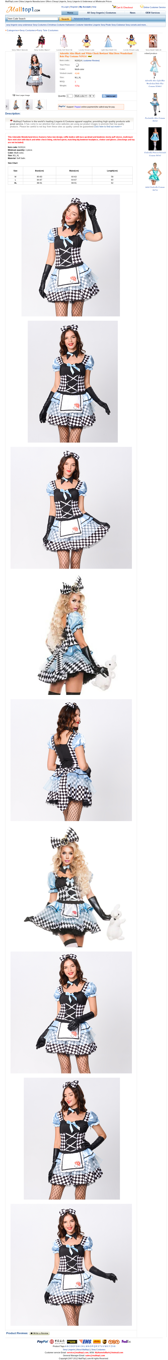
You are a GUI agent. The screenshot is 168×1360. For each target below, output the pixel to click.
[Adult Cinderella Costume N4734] (155, 184)
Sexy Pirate (106, 25)
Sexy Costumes (40, 25)
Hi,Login (65, 7)
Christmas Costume (56, 25)
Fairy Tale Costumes (47, 30)
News (133, 13)
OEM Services (153, 13)
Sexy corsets (131, 25)
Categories (12, 30)
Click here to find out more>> (108, 126)
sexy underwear (25, 25)
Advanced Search (82, 19)
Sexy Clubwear (118, 25)
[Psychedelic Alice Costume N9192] (155, 115)
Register (74, 7)
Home (70, 13)
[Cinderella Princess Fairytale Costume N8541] (155, 149)
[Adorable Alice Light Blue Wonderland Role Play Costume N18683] (155, 77)
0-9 (113, 1346)
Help (94, 7)
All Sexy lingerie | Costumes (101, 13)
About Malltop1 (83, 1349)
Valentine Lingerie (92, 25)
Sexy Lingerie (69, 1349)
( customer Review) (91, 60)
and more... (142, 25)
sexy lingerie (12, 25)
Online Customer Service (154, 7)
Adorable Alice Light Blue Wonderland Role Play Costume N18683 (155, 83)
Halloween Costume (74, 25)
